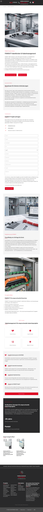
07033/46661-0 (10, 128)
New (5, 440)
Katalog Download (22, 74)
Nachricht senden (9, 188)
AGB (34, 509)
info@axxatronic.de (11, 125)
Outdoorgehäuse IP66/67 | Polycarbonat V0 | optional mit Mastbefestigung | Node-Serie (21, 453)
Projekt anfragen (21, 393)
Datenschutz (22, 509)
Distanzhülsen (5, 486)
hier (22, 182)
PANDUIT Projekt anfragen (11, 74)
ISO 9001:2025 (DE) (21, 488)
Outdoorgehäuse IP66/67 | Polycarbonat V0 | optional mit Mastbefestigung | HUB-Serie (8, 453)
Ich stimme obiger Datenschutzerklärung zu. (14, 185)
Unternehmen (20, 487)
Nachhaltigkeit (20, 486)
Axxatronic (4, 6)
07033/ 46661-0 (24, 2)
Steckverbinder (6, 491)
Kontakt (19, 484)
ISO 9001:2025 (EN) (21, 489)
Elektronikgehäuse (6, 487)
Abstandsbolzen (6, 484)
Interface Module (14, 484)
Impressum (29, 509)
